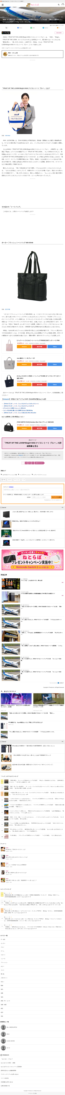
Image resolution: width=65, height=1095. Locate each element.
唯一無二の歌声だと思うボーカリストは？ (16, 872)
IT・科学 (3, 939)
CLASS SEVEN (11, 1041)
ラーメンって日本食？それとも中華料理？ (16, 864)
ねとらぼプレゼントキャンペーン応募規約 (11, 1066)
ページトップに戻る (32, 1093)
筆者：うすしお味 (13, 53)
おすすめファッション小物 (10, 474)
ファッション (4, 962)
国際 (2, 993)
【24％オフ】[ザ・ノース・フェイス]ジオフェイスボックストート (21, 403)
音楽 (2, 1016)
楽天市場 (7, 309)
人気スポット (4, 977)
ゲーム (2, 951)
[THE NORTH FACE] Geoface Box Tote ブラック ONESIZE (35, 422)
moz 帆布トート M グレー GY (26, 358)
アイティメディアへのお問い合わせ (9, 1074)
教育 (2, 1008)
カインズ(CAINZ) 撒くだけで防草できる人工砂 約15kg (18, 410)
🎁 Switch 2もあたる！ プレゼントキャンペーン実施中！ (12, 1)
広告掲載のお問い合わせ (7, 1082)
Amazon (24, 346)
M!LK (8, 1034)
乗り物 (2, 974)
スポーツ (3, 954)
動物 (2, 985)
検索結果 (21, 455)
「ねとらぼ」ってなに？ (7, 1059)
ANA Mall (7, 135)
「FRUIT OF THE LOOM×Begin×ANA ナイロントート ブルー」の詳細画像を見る (32, 444)
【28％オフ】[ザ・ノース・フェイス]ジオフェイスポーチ (18, 406)
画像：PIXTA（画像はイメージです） (57, 25)
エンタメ (3, 943)
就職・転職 (3, 1004)
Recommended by (53, 682)
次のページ (39, 463)
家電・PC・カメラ (5, 1000)
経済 (2, 1012)
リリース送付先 (5, 1078)
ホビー (2, 966)
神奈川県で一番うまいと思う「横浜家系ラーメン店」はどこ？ (21, 880)
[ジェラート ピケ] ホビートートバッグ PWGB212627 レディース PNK (38, 340)
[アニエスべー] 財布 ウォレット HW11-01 (14, 408)
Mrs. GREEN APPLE (12, 1027)
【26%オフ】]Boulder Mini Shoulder (19, 412)
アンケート (3, 843)
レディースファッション (40, 474)
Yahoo (55, 346)
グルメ (2, 947)
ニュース (3, 958)
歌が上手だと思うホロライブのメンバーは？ (17, 857)
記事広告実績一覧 (5, 1085)
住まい (2, 981)
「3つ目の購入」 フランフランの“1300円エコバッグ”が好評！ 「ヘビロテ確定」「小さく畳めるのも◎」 (35, 835)
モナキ (8, 1047)
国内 (2, 989)
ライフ (2, 970)
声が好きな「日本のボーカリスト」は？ (16, 849)
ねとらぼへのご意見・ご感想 (8, 1062)
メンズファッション (25, 474)
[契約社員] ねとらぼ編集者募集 (8, 1070)
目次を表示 (59, 32)
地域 (2, 997)
